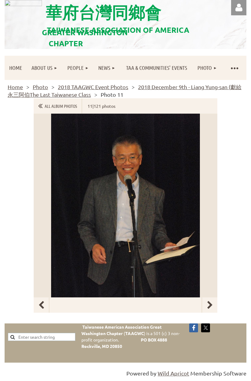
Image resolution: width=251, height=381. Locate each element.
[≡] (234, 68)
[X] (205, 327)
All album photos (61, 106)
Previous (41, 305)
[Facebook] (193, 327)
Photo (40, 87)
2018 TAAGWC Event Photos (93, 87)
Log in (238, 7)
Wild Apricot (173, 373)
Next (209, 305)
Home (15, 87)
